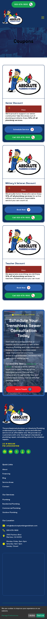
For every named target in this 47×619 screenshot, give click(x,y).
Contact (5, 486)
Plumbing (6, 500)
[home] (12, 17)
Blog (4, 478)
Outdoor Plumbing (9, 512)
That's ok (40, 615)
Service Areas (7, 482)
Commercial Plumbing (11, 508)
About (4, 469)
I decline (32, 615)
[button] (42, 17)
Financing (6, 474)
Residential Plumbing (11, 504)
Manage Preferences (10, 615)
